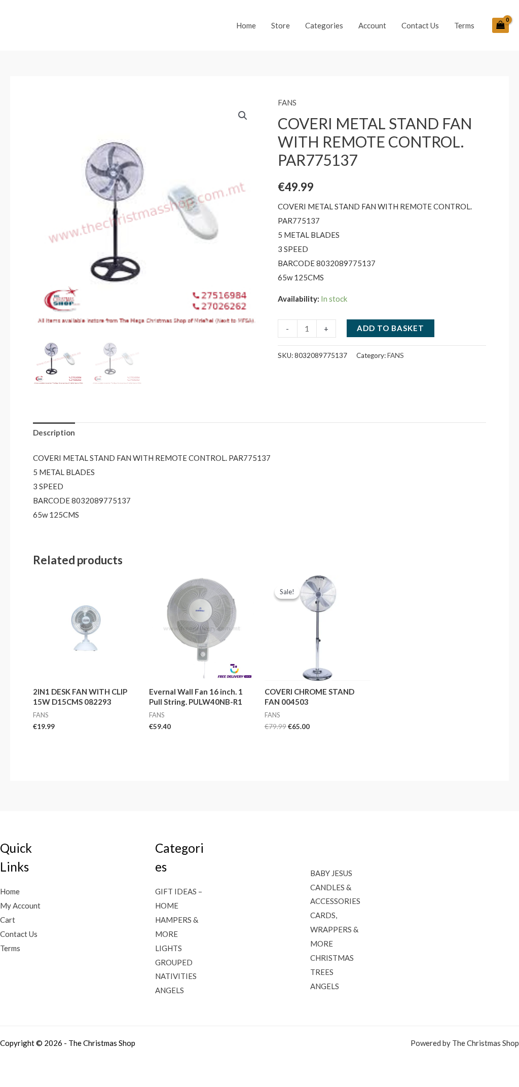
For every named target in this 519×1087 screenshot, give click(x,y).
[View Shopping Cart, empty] (500, 25)
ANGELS (169, 990)
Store (280, 25)
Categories (324, 25)
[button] (243, 115)
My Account (20, 905)
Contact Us (420, 25)
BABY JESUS (331, 873)
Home (246, 25)
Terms (464, 25)
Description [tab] (54, 432)
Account (372, 25)
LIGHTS (168, 948)
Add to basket (390, 328)
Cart (7, 919)
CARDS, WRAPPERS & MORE (334, 929)
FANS (287, 102)
